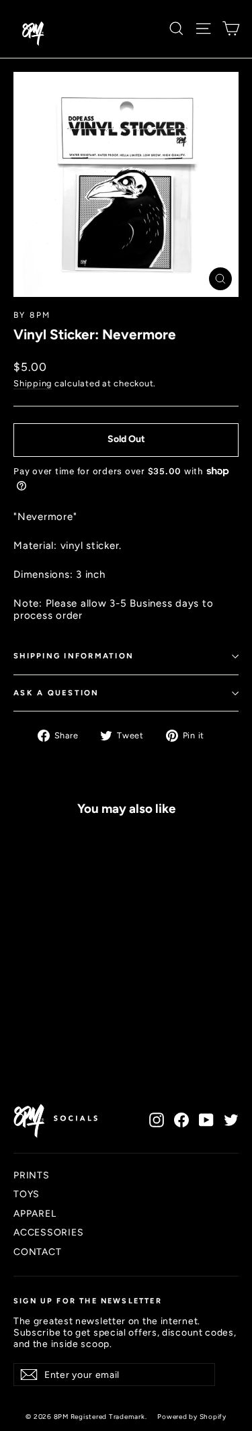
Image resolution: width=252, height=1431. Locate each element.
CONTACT (37, 1251)
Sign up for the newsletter (87, 1301)
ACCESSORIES (48, 1232)
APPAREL (34, 1213)
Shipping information (73, 655)
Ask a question (56, 692)
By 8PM (31, 315)
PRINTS (31, 1175)
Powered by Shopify (191, 1416)
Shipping (32, 383)
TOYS (26, 1193)
